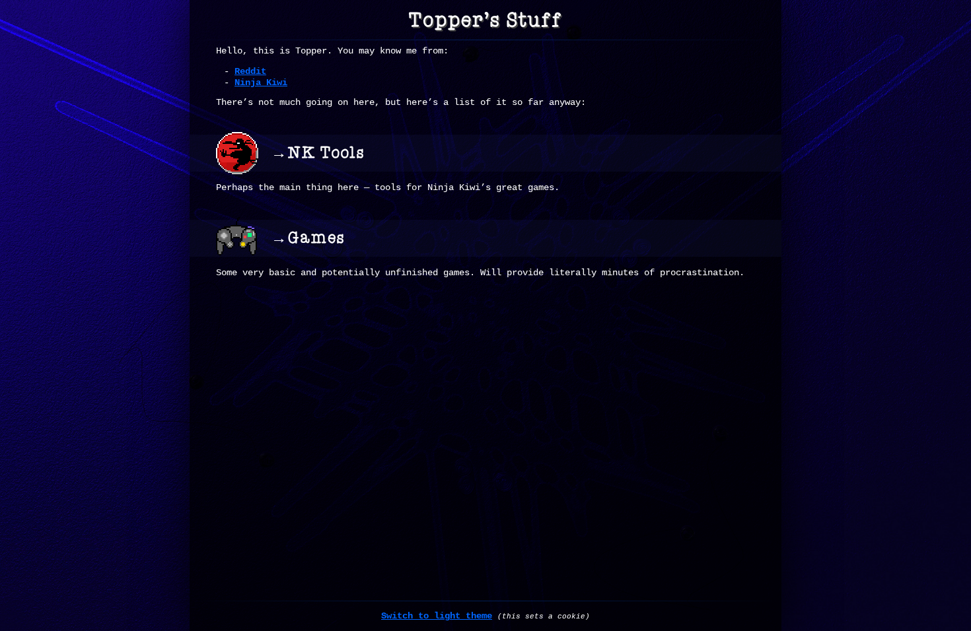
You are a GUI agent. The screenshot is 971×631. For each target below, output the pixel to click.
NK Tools (326, 153)
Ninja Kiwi (260, 82)
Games (316, 238)
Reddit (250, 71)
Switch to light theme (436, 616)
